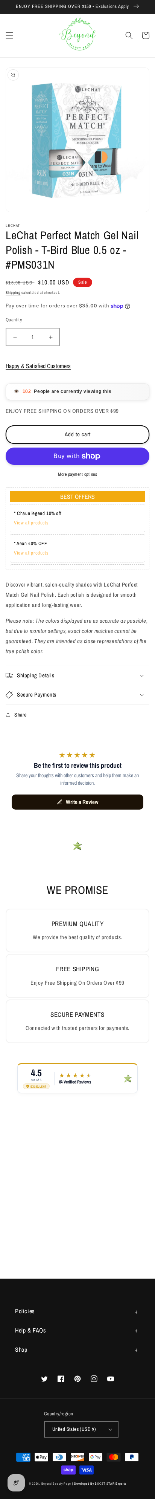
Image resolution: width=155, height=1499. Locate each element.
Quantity (14, 319)
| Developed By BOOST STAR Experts (99, 1483)
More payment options (77, 474)
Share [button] (20, 714)
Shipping (13, 292)
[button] (9, 35)
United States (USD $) (74, 1429)
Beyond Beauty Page (56, 1483)
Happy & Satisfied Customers (38, 366)
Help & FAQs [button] (30, 1330)
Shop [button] (21, 1349)
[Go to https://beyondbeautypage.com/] (77, 35)
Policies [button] (25, 1311)
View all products (31, 523)
